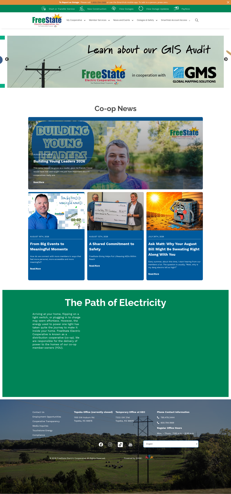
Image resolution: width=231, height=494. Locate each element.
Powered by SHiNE (133, 458)
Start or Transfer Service (58, 8)
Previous (6, 58)
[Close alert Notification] (228, 2)
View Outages (122, 8)
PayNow (182, 8)
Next (225, 58)
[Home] (47, 20)
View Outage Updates (153, 8)
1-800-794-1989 (98, 2)
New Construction (93, 8)
